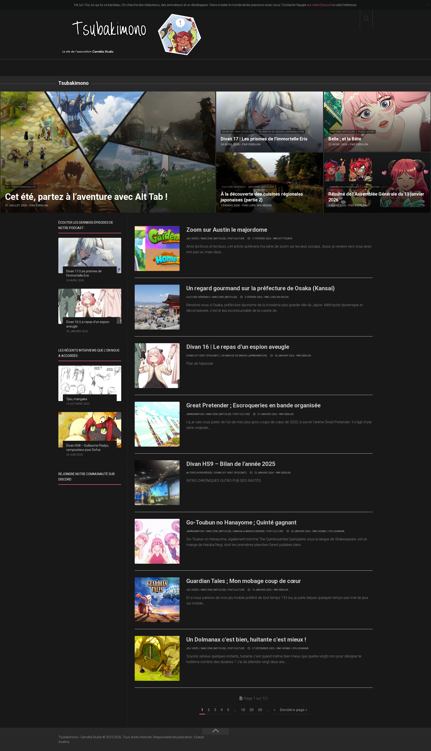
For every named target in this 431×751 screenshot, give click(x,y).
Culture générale (234, 187)
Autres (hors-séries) (199, 472)
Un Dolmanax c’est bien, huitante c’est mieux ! (246, 639)
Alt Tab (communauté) (21, 187)
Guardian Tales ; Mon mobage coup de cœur (243, 581)
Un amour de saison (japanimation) (281, 131)
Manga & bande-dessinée (249, 531)
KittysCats (285, 238)
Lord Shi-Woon (279, 297)
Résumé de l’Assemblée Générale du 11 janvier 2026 (365, 155)
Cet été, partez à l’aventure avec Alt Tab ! (32, 94)
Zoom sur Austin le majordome (226, 229)
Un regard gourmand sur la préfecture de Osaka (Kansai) (260, 288)
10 (243, 710)
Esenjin (306, 355)
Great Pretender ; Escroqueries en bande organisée (253, 405)
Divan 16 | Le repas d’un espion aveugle (237, 346)
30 (260, 710)
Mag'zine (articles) (342, 131)
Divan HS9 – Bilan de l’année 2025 (230, 464)
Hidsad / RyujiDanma (331, 531)
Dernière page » (293, 710)
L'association (371, 187)
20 (251, 710)
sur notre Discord (319, 5)
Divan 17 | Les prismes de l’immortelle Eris (249, 94)
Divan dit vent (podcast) (238, 131)
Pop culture (366, 131)
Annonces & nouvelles (344, 187)
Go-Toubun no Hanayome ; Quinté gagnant (241, 522)
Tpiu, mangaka (76, 399)
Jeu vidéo (192, 238)
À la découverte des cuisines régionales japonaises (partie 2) (264, 155)
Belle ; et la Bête (336, 94)
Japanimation (195, 414)
